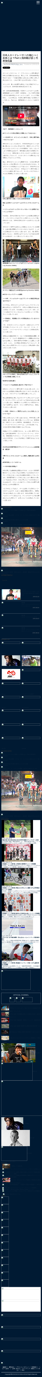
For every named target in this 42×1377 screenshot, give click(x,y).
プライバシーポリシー (22, 1367)
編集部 (4, 1367)
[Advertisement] (21, 28)
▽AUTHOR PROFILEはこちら (13, 64)
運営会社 (11, 1367)
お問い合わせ (16, 1368)
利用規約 (34, 1367)
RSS (23, 1370)
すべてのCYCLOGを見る (8, 1161)
